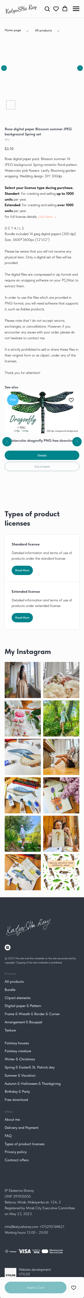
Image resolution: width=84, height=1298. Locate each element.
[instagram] (7, 947)
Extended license (26, 591)
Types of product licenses (25, 1144)
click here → (47, 216)
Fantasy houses (17, 1043)
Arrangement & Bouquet (23, 1022)
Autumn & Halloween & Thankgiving (33, 1083)
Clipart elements (18, 998)
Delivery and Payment (21, 1127)
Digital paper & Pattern (23, 1005)
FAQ (8, 1136)
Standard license (26, 544)
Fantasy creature (18, 1051)
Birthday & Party (17, 1091)
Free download (16, 1099)
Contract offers (17, 1160)
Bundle (10, 989)
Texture (10, 1030)
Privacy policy (16, 1152)
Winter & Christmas (20, 1059)
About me (12, 1119)
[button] (47, 8)
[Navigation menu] (76, 9)
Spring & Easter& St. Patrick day (30, 1067)
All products (14, 981)
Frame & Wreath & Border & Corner (32, 1014)
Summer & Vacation (20, 1075)
